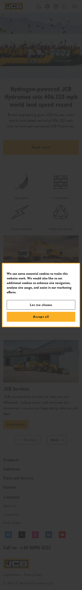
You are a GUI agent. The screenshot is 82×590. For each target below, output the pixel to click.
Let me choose (41, 305)
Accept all (41, 317)
